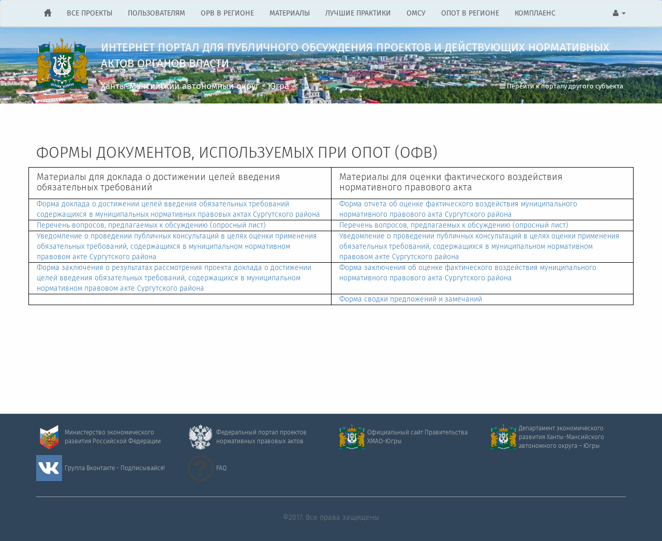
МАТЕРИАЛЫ (289, 13)
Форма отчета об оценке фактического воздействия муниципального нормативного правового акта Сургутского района (458, 209)
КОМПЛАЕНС (535, 13)
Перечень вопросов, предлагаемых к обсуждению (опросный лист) (151, 225)
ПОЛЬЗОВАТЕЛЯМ (156, 13)
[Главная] (47, 13)
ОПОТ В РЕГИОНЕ (470, 13)
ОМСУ (416, 13)
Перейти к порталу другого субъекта (564, 86)
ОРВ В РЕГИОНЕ (227, 13)
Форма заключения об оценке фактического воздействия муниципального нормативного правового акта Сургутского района (467, 273)
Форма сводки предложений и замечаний (410, 299)
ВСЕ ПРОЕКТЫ (89, 13)
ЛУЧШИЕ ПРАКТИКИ (358, 13)
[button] (619, 13)
